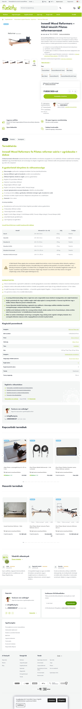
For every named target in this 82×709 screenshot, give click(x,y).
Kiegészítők (22, 671)
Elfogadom (62, 700)
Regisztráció (70, 1)
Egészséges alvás (54, 672)
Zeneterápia (40, 662)
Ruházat (22, 660)
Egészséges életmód (42, 660)
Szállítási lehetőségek (50, 84)
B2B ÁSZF (7, 635)
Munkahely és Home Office (42, 669)
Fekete (32, 522)
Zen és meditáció (54, 668)
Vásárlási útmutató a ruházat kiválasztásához (18, 392)
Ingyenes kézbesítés (10, 638)
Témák (21, 676)
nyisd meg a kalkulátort (66, 58)
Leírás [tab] (5, 139)
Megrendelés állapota (10, 646)
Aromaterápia (40, 672)
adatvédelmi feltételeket (69, 608)
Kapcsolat (4, 1)
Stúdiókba (76, 346)
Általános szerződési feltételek (12, 632)
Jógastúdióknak (41, 665)
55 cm (77, 358)
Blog (45, 1)
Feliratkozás (71, 603)
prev (2, 456)
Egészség (22, 668)
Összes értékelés (16, 559)
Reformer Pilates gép (74, 329)
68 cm (73, 342)
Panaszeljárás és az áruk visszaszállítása (18, 1)
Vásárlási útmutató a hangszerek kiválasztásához (19, 390)
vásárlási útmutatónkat (71, 107)
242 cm (73, 337)
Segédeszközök (23, 665)
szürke (46, 522)
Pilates (51, 665)
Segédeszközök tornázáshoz (72, 354)
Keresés (60, 8)
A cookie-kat (19, 699)
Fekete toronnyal (40, 522)
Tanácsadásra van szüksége (11, 398)
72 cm (77, 342)
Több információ (45, 62)
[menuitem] (6, 15)
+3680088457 (63, 105)
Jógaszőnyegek (23, 662)
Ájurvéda (52, 660)
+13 (34, 64)
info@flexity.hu (12, 416)
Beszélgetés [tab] (21, 139)
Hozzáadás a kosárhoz (60, 96)
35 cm (70, 358)
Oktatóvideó (32, 398)
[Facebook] (6, 613)
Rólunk (3, 662)
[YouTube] (13, 613)
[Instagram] (9, 613)
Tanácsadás (8, 641)
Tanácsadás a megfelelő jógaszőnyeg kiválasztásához (20, 387)
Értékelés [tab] (12, 139)
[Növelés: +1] (75, 91)
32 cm (73, 358)
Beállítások (20, 705)
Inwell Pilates (47, 109)
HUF (52, 1)
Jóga (51, 662)
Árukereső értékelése (10, 644)
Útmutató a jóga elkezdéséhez (14, 395)
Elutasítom (52, 700)
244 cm (77, 337)
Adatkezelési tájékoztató (11, 630)
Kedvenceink (40, 675)
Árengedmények (24, 674)
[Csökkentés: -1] (69, 91)
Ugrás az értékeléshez (64, 34)
